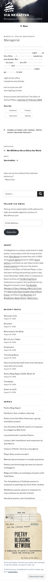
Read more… (33, 298)
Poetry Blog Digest (12, 408)
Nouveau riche (10, 316)
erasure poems (11, 266)
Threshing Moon (11, 355)
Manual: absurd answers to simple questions (24, 459)
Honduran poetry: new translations (19, 498)
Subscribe (11, 232)
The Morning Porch (27, 279)
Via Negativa (16, 15)
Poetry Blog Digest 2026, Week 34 (19, 374)
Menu (25, 26)
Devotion (8, 324)
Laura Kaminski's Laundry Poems (19, 435)
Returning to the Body (14, 331)
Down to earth (10, 389)
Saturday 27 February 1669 (29, 100)
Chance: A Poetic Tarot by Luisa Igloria (21, 449)
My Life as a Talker (12, 339)
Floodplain (8, 381)
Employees (9, 347)
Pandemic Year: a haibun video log (19, 413)
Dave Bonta (29, 36)
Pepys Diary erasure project (16, 454)
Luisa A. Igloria (14, 260)
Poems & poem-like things (21, 130)
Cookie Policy (13, 572)
